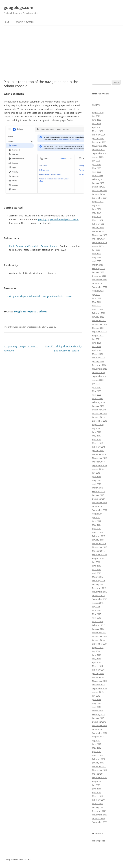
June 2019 (96, 432)
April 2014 (96, 662)
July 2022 (96, 294)
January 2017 (98, 539)
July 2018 (96, 472)
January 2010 (98, 807)
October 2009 (98, 818)
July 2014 (96, 651)
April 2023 (96, 261)
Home (6, 22)
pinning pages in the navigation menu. (58, 219)
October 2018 (98, 461)
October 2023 (98, 238)
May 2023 (96, 257)
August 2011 (97, 781)
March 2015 (97, 621)
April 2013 (96, 707)
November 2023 (99, 235)
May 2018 (96, 480)
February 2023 (98, 268)
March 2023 (97, 264)
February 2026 (98, 134)
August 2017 (97, 513)
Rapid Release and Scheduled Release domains (34, 246)
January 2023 (98, 272)
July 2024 (96, 205)
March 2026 (97, 131)
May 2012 (96, 747)
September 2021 (99, 331)
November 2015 (99, 591)
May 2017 (96, 524)
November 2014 (99, 636)
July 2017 (96, 517)
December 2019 (99, 409)
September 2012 (99, 733)
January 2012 (98, 762)
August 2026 (97, 112)
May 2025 (96, 168)
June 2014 (96, 655)
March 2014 (97, 666)
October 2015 (98, 595)
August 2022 (97, 290)
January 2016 (98, 584)
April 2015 (96, 617)
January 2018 (98, 495)
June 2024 (96, 209)
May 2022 (96, 302)
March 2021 (97, 354)
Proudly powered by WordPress (17, 859)
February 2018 (98, 491)
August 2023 (97, 246)
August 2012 (97, 736)
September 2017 (99, 510)
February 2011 (98, 799)
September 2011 (99, 777)
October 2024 (98, 194)
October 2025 (98, 149)
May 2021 (96, 346)
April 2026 (96, 127)
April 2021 (96, 350)
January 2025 (98, 183)
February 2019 (98, 446)
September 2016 (99, 554)
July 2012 (96, 740)
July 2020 (96, 383)
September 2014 (99, 643)
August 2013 (97, 692)
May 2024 (96, 212)
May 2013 (96, 703)
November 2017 (99, 502)
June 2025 (96, 164)
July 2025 (96, 160)
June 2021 (96, 342)
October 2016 (98, 550)
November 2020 (99, 368)
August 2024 (97, 201)
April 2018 (96, 484)
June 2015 (96, 610)
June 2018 (96, 476)
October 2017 (98, 506)
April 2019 (96, 439)
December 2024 (99, 186)
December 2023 (99, 231)
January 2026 (98, 138)
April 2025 (96, 171)
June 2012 (96, 744)
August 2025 (97, 157)
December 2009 (99, 811)
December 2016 (99, 543)
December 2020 (99, 365)
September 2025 (99, 153)
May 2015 (96, 614)
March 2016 (97, 576)
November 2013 (99, 681)
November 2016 (99, 547)
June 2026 (96, 119)
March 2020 (97, 398)
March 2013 (97, 710)
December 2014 (99, 632)
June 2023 (96, 253)
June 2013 (96, 699)
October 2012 (98, 729)
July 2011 (96, 785)
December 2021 (99, 320)
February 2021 (98, 357)
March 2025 (97, 175)
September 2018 (99, 465)
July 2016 (96, 562)
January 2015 (98, 629)
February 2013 (98, 714)
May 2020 (96, 391)
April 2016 (96, 573)
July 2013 (96, 695)
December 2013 (99, 677)
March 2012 (97, 755)
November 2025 (99, 145)
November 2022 (99, 279)
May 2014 (96, 658)
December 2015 (99, 588)
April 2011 (96, 792)
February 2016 (98, 580)
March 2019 (97, 443)
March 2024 (97, 220)
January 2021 (98, 361)
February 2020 (98, 402)
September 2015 (99, 599)
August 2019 (97, 424)
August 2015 (97, 602)
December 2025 (99, 142)
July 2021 (96, 339)
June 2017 (96, 521)
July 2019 (96, 428)
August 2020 (97, 380)
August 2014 (97, 647)
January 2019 (98, 450)
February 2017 (98, 536)
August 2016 (97, 558)
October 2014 (98, 640)
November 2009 (99, 814)
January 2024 (98, 227)
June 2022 (96, 298)
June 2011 (96, 788)
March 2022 (97, 309)
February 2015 (98, 625)
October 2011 (98, 773)
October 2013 (98, 684)
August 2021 (97, 335)
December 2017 (99, 498)
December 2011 (99, 766)
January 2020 (98, 406)
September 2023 (99, 242)
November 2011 (99, 770)
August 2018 (97, 469)
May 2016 (96, 569)
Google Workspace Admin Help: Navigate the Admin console (40, 296)
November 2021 (99, 324)
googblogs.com (18, 7)
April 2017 (96, 528)
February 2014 (98, 669)
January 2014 (98, 673)
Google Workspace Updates (30, 311)
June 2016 (96, 565)
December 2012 (99, 721)
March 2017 (97, 532)
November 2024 (99, 190)
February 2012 (98, 759)
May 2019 (96, 435)
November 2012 (99, 725)
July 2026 (96, 116)
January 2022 (98, 316)
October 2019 (98, 417)
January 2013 (98, 718)
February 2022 (98, 313)
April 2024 (96, 216)
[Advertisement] (63, 49)
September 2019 (99, 420)
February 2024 (98, 223)
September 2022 (99, 287)
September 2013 (99, 688)
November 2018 (99, 458)
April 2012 (96, 751)
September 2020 (99, 376)
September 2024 (99, 197)
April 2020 (96, 394)
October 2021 (98, 328)
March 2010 (97, 803)
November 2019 (99, 413)
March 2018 (97, 487)
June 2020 (96, 387)
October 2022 (98, 283)
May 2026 (96, 123)
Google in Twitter (24, 22)
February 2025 (98, 179)
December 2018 (99, 454)
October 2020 (98, 372)
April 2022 (96, 305)
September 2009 (99, 822)
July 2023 (96, 249)
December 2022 (99, 276)
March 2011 (97, 796)
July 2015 (96, 606)
